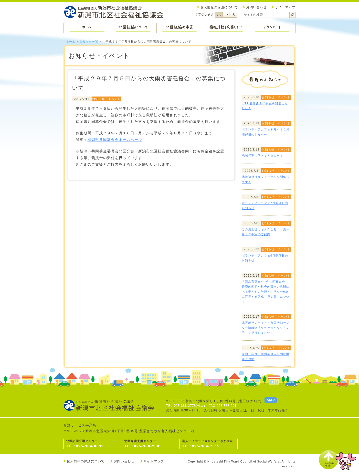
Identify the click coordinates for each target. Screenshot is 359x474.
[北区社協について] (133, 28)
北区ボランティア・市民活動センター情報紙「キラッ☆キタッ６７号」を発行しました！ (265, 327)
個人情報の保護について (219, 7)
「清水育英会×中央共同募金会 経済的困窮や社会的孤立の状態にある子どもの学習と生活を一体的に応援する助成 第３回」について (265, 291)
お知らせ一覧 (88, 41)
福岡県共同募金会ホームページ (114, 140)
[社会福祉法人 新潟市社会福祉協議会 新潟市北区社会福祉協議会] (113, 12)
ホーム (70, 41)
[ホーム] (86, 28)
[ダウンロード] (272, 28)
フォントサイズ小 (218, 15)
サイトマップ (285, 7)
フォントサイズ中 (226, 15)
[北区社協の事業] (179, 28)
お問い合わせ (256, 7)
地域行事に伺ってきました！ (262, 155)
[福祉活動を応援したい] (226, 28)
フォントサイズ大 (233, 15)
